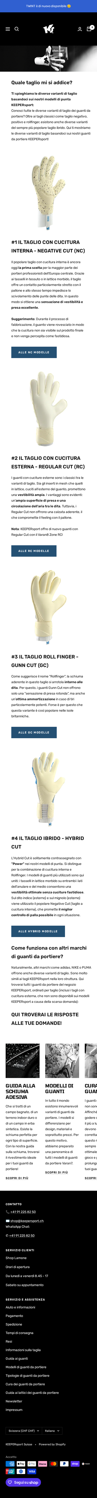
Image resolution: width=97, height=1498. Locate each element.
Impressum (14, 1410)
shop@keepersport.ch (27, 1221)
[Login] (80, 29)
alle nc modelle (34, 352)
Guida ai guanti (17, 1359)
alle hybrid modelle (38, 931)
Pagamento (14, 1316)
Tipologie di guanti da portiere (27, 1376)
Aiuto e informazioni (20, 1307)
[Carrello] (89, 29)
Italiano (50, 1431)
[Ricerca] (17, 29)
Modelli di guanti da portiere (26, 1367)
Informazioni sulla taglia (23, 1350)
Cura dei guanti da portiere (25, 1384)
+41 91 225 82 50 (23, 1212)
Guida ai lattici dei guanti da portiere (32, 1393)
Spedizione (14, 1324)
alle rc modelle (33, 551)
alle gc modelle (34, 732)
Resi (9, 1341)
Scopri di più (17, 1178)
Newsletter (14, 1401)
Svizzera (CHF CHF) (22, 1431)
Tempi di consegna (19, 1333)
